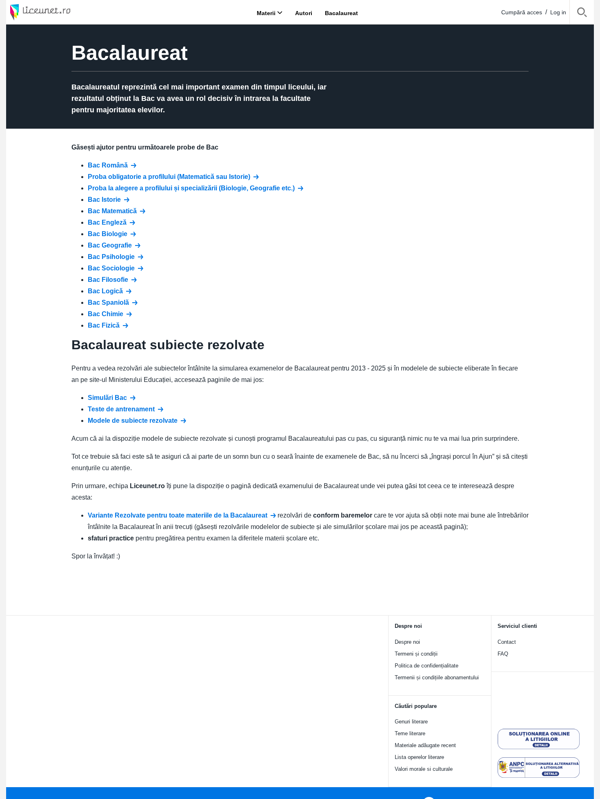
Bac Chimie (105, 313)
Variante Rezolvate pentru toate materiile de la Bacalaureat (177, 515)
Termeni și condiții (416, 654)
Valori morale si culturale (424, 769)
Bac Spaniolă (108, 302)
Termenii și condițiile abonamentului (437, 677)
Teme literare (410, 733)
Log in (558, 12)
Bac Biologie (107, 233)
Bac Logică (105, 291)
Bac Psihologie (111, 256)
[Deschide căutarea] (582, 13)
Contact (507, 642)
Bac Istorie (104, 199)
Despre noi (407, 642)
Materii (266, 13)
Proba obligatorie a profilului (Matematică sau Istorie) (169, 176)
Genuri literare (411, 722)
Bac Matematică (112, 211)
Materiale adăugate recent (425, 745)
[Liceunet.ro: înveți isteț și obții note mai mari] (63, 12)
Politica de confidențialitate (426, 666)
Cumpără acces (521, 12)
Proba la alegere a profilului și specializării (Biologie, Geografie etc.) (191, 188)
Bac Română (108, 165)
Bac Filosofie (108, 279)
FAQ (503, 654)
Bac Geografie (110, 245)
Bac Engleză (107, 222)
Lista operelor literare (419, 757)
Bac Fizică (104, 325)
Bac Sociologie (111, 268)
